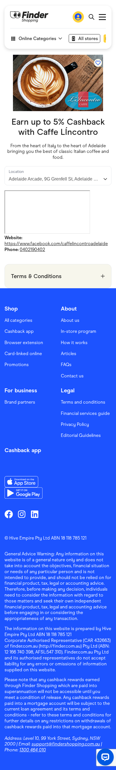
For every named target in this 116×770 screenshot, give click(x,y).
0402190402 (32, 249)
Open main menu (102, 17)
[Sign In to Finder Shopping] (78, 17)
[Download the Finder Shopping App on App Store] (24, 481)
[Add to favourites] (98, 63)
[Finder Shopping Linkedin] (34, 514)
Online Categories (37, 38)
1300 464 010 (32, 750)
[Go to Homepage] (29, 17)
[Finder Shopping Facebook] (9, 514)
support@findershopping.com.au (66, 744)
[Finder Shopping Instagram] (21, 514)
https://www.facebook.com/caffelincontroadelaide (56, 243)
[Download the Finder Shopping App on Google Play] (24, 493)
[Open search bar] (91, 17)
